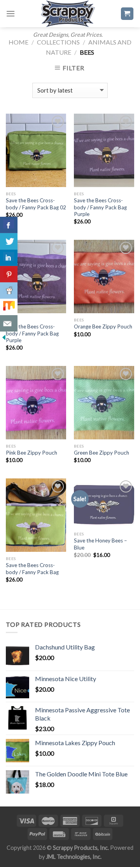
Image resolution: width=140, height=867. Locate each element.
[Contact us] (9, 323)
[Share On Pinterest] (9, 274)
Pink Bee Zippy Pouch (31, 453)
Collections (58, 42)
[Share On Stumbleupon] (9, 307)
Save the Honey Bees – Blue (100, 544)
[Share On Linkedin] (9, 258)
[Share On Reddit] (9, 290)
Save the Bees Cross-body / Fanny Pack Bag (32, 568)
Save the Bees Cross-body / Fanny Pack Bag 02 (36, 204)
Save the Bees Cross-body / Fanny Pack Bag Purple (100, 207)
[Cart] (127, 13)
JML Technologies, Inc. (74, 856)
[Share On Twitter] (9, 241)
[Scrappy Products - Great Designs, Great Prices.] (67, 13)
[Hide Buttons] (4, 336)
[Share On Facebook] (9, 225)
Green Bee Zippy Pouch (101, 453)
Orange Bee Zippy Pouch (103, 326)
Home (18, 42)
